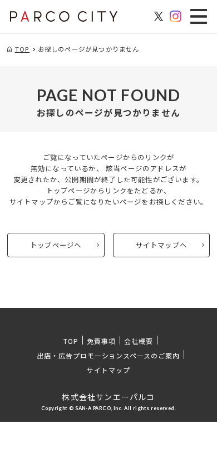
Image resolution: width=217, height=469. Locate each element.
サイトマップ (108, 370)
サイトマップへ (161, 245)
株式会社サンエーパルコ (108, 396)
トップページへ (55, 245)
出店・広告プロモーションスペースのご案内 (108, 355)
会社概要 (138, 341)
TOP (70, 341)
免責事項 (101, 341)
